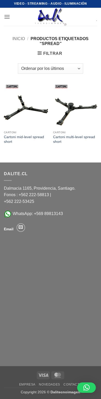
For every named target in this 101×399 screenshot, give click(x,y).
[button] (7, 16)
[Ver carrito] (93, 17)
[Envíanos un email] (21, 227)
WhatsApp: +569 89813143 (37, 213)
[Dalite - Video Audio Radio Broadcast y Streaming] (50, 17)
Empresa (27, 384)
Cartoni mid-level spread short (24, 139)
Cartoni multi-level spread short (74, 139)
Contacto (72, 384)
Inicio (18, 38)
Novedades (49, 384)
